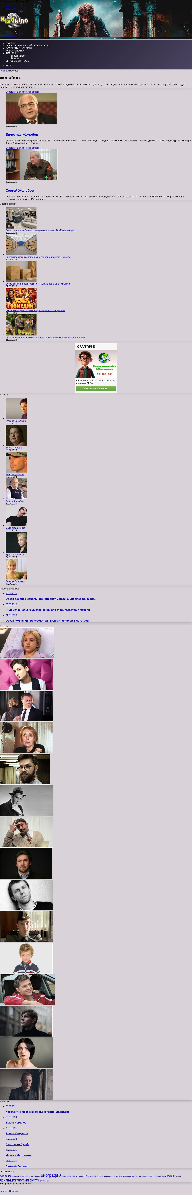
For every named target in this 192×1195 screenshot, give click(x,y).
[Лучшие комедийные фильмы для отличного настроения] (21, 308)
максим (123, 1176)
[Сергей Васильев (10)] (26, 941)
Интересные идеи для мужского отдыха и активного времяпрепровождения (45, 337)
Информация (18, 56)
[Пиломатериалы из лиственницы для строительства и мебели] (21, 254)
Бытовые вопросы (17, 61)
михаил (135, 1176)
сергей (170, 1176)
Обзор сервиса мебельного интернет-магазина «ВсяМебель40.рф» (40, 230)
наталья (142, 1176)
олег (154, 1176)
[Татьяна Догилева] (16, 579)
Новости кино (15, 51)
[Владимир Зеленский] (27, 1004)
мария (128, 1176)
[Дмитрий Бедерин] (26, 689)
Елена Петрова (14, 448)
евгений (83, 1176)
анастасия (24, 1176)
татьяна (177, 1176)
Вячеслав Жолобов (22, 134)
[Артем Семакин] (25, 784)
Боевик (15, 58)
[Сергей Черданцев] (26, 910)
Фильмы (11, 53)
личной (116, 1176)
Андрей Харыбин (15, 501)
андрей (32, 1176)
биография (51, 1175)
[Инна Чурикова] (26, 752)
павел (164, 1176)
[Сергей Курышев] (26, 847)
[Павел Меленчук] (27, 657)
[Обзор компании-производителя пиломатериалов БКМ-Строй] (21, 281)
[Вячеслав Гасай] (26, 721)
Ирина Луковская (15, 554)
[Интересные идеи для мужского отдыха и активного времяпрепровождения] (21, 335)
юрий (46, 1181)
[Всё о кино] (14, 28)
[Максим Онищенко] (16, 525)
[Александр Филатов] (26, 878)
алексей (15, 1176)
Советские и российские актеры (27, 45)
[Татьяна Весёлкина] (16, 418)
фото (34, 1180)
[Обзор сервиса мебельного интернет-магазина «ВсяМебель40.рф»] (21, 228)
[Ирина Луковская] (16, 552)
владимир (66, 1176)
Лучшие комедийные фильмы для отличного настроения (35, 310)
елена (98, 1176)
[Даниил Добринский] (26, 973)
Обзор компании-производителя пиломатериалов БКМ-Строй (38, 284)
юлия (42, 1181)
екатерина (91, 1176)
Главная (4, 71)
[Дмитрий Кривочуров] (26, 1099)
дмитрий (76, 1176)
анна (38, 1176)
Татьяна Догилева (15, 581)
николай (149, 1176)
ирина (109, 1176)
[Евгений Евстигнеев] (26, 815)
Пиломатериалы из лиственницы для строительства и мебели (38, 257)
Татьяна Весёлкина (16, 421)
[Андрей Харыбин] (16, 498)
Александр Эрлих (15, 474)
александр (5, 1175)
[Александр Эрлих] (16, 472)
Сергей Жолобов (20, 190)
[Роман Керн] (26, 1036)
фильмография (14, 1180)
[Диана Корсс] (26, 1067)
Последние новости (19, 48)
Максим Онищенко (15, 528)
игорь (104, 1176)
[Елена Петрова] (16, 445)
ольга (159, 1176)
